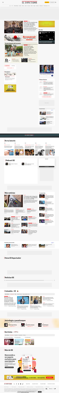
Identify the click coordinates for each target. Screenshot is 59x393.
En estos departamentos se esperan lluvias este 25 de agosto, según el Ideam (15, 231)
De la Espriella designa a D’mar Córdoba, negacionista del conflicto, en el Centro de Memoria (36, 306)
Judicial (25, 195)
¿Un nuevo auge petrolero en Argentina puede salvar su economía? (32, 211)
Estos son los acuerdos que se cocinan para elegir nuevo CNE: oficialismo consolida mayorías (30, 24)
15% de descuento (18, 337)
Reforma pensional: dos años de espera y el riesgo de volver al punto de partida (49, 222)
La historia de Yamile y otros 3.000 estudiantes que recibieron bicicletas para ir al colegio (48, 89)
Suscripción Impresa (35, 383)
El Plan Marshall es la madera (31, 60)
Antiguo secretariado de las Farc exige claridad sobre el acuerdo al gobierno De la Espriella (48, 298)
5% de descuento (28, 337)
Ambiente (12, 229)
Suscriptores (46, 219)
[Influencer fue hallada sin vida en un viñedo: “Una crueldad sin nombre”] (39, 152)
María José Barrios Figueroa (31, 30)
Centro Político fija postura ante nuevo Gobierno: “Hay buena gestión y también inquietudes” (32, 232)
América (45, 81)
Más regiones (45, 86)
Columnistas (30, 58)
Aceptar (40, 391)
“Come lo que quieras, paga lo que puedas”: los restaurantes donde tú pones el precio (29, 147)
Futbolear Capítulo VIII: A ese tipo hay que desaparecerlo (29, 164)
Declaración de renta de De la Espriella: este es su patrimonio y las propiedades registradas (15, 225)
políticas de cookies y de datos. (25, 392)
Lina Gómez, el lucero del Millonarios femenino (32, 218)
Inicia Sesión (52, 2)
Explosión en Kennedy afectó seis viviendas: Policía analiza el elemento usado (49, 209)
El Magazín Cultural (17, 216)
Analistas (44, 302)
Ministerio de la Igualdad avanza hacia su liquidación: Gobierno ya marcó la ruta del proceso (19, 147)
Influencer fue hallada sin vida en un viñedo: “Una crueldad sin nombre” (39, 147)
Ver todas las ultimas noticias (47, 96)
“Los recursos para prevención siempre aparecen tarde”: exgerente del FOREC (29, 48)
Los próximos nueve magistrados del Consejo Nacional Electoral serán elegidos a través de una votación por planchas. (30, 28)
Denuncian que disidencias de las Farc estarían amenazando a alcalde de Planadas (49, 147)
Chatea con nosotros (52, 383)
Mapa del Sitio (28, 383)
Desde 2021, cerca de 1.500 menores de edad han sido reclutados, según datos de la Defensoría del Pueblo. (10, 304)
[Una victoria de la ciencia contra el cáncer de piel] (9, 152)
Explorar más (12, 326)
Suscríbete (46, 2)
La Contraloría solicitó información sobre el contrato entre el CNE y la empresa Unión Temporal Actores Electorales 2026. (30, 201)
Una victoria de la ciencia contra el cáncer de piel (8, 147)
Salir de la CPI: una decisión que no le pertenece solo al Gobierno (48, 304)
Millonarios (33, 216)
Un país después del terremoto (13, 43)
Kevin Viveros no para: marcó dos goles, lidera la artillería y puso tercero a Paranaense (33, 225)
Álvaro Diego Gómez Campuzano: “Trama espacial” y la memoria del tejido (15, 219)
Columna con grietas (15, 59)
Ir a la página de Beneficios (9, 367)
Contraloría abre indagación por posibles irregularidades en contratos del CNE (31, 198)
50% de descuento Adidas (8, 337)
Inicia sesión (6, 79)
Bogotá (46, 207)
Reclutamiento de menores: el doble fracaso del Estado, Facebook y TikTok (9, 299)
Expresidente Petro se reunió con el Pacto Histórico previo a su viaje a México (49, 203)
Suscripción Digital (42, 383)
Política (29, 21)
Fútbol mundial (34, 223)
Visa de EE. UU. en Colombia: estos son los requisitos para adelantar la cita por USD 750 (48, 83)
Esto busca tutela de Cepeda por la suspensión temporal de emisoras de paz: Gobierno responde (22, 306)
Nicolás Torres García (50, 300)
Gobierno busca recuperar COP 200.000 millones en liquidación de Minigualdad (45, 42)
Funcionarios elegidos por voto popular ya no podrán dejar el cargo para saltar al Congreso (49, 197)
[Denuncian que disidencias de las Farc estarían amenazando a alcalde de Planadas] (50, 152)
